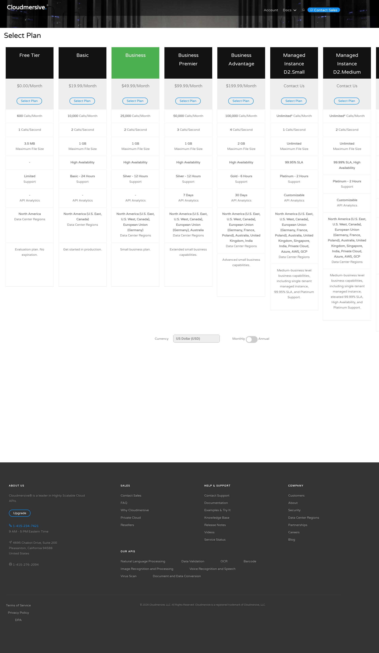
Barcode (250, 561)
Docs (288, 10)
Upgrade (19, 513)
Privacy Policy (18, 613)
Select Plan (29, 101)
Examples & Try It (217, 510)
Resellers (127, 525)
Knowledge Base (216, 518)
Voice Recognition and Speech (212, 569)
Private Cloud (131, 518)
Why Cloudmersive (135, 510)
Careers (294, 532)
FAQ (124, 503)
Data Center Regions (303, 518)
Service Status (215, 540)
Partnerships (297, 525)
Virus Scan (129, 576)
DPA (18, 620)
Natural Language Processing (143, 561)
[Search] (303, 10)
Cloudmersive (27, 7)
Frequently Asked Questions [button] (213, 432)
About (293, 503)
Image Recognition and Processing (147, 569)
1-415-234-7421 (25, 526)
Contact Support (216, 496)
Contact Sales (325, 10)
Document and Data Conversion (177, 576)
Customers (296, 496)
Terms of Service (18, 605)
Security (294, 510)
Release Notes (215, 525)
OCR (223, 561)
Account (271, 10)
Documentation (216, 503)
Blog (291, 540)
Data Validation (192, 561)
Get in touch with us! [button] (166, 432)
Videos (209, 532)
